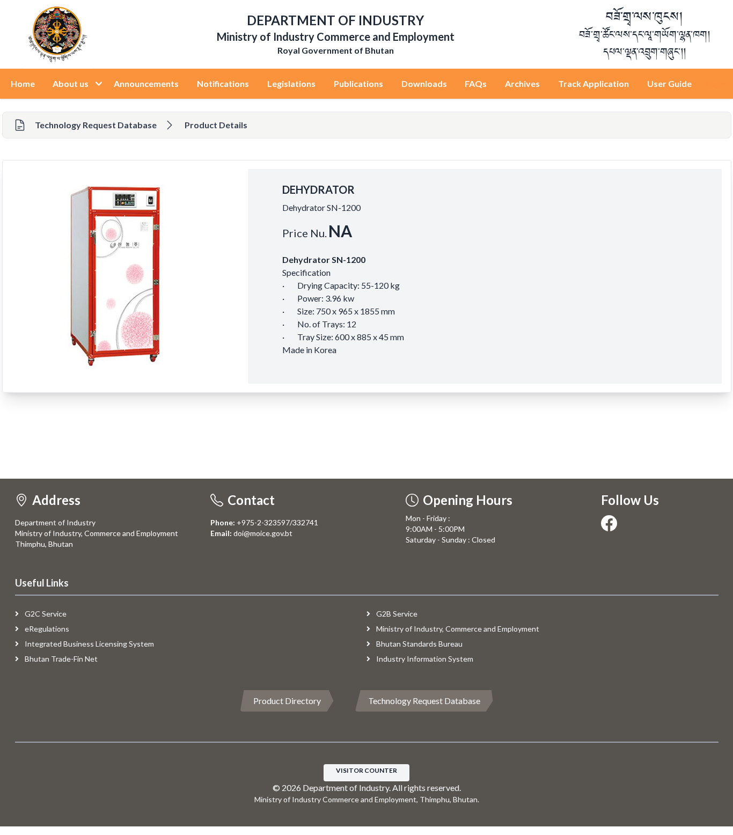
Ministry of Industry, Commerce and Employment (457, 628)
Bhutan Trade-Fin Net (60, 658)
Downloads (424, 83)
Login (716, 83)
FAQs (476, 83)
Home (23, 83)
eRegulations (46, 628)
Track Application (593, 83)
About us (71, 83)
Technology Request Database (424, 700)
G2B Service (396, 613)
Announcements (146, 83)
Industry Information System (424, 658)
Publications (358, 83)
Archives (522, 83)
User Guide (669, 83)
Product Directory (287, 700)
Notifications (223, 83)
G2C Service (45, 613)
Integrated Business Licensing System (88, 643)
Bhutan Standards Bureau (419, 643)
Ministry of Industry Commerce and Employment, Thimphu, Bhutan (366, 799)
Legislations (291, 83)
